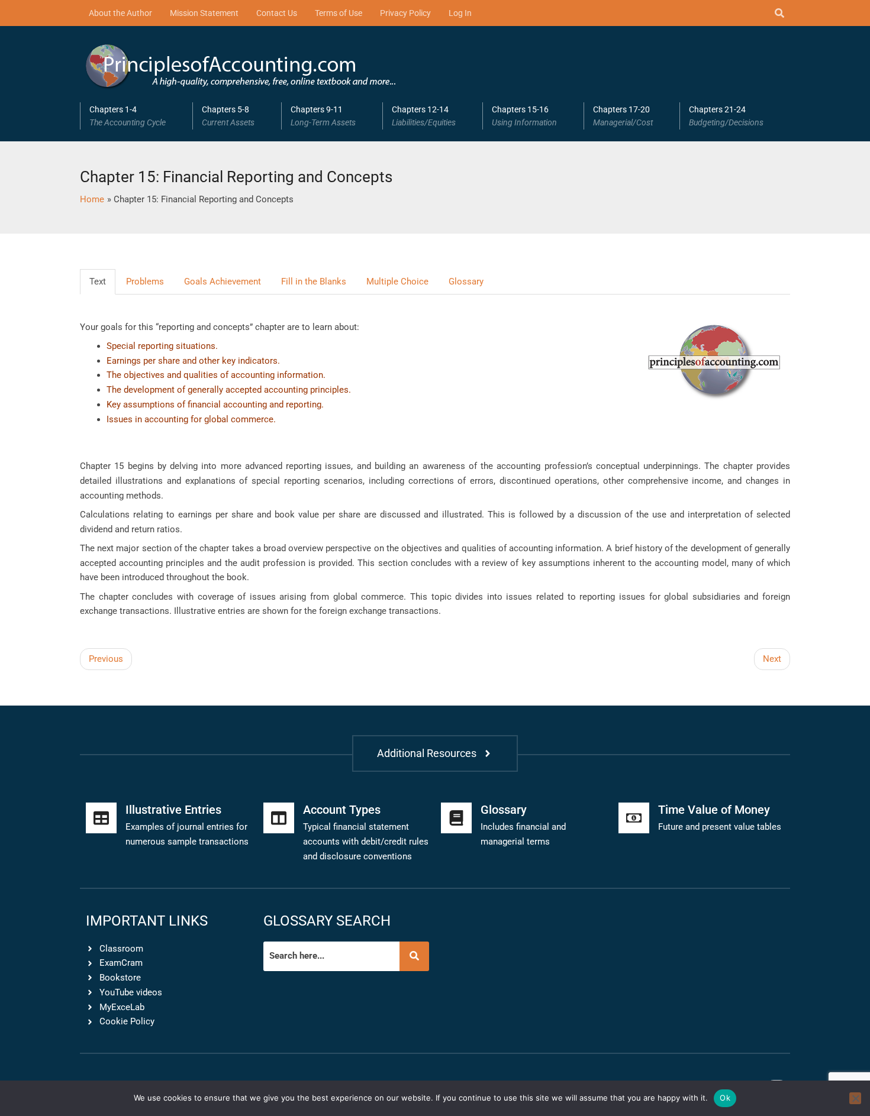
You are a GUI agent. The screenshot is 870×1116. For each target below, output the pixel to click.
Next (772, 659)
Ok (725, 1097)
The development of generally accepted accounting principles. (229, 389)
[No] (855, 1098)
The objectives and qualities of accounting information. (216, 375)
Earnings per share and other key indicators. (193, 360)
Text (97, 281)
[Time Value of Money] (633, 818)
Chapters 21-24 (726, 116)
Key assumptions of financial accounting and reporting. (215, 404)
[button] (136, 116)
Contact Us (276, 13)
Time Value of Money (714, 810)
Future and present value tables (719, 826)
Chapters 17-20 (623, 116)
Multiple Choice (397, 281)
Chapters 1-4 (127, 116)
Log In (460, 13)
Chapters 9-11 (323, 116)
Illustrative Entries (173, 810)
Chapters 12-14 (424, 116)
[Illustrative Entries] (101, 818)
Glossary (466, 281)
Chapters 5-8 (228, 116)
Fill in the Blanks (313, 281)
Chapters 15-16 (524, 116)
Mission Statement (204, 13)
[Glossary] (456, 818)
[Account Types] (278, 818)
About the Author (120, 13)
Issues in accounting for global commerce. (191, 419)
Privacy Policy (405, 13)
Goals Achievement (222, 281)
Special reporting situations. (162, 346)
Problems (145, 281)
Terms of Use (338, 13)
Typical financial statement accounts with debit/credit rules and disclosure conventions (365, 841)
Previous (106, 659)
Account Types (342, 810)
